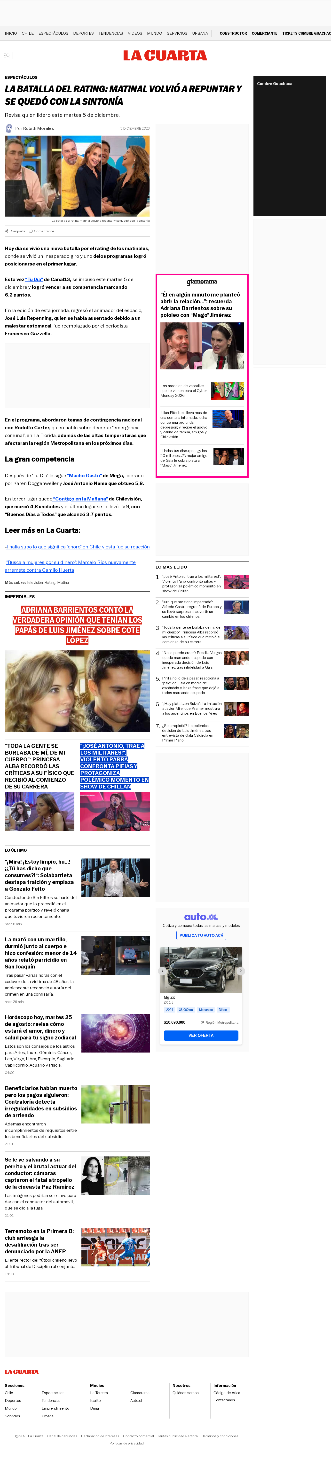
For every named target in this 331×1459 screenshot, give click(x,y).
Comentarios (44, 231)
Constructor (233, 33)
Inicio (11, 33)
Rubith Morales (38, 128)
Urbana (200, 33)
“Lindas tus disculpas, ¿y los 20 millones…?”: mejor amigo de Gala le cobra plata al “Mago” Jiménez (183, 458)
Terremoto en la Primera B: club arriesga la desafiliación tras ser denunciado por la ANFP (39, 1241)
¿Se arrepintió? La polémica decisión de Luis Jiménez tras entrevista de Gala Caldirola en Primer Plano (187, 733)
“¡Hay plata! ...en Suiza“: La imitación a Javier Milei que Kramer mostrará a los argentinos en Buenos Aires (192, 708)
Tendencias (111, 33)
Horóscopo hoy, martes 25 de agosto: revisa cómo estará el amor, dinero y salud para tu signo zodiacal (40, 1027)
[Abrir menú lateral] (8, 55)
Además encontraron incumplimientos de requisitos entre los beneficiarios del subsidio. (41, 1130)
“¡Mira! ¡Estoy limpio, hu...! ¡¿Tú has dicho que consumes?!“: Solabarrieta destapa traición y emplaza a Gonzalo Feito (39, 875)
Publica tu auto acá (201, 935)
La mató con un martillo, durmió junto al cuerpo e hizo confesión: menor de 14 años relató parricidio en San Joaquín (41, 953)
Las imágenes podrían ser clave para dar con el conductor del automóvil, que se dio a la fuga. (40, 1201)
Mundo (154, 33)
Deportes (83, 33)
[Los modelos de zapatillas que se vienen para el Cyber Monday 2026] (227, 391)
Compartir (17, 231)
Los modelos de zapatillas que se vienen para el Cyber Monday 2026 (183, 390)
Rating (50, 582)
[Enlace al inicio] (202, 283)
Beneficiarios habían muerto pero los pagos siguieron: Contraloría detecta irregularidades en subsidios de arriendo (41, 1102)
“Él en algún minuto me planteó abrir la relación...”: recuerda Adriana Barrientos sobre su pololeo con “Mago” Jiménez (200, 305)
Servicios (177, 33)
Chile (28, 33)
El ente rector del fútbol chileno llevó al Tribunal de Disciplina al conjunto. (41, 1263)
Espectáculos (53, 33)
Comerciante (264, 33)
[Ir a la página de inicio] (165, 55)
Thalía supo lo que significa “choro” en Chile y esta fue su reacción (78, 546)
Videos (135, 33)
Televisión (35, 582)
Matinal (63, 582)
